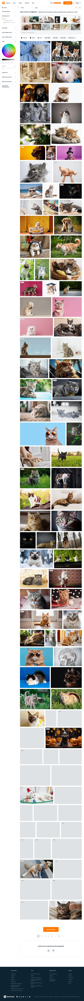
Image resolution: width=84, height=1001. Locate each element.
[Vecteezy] (3, 3)
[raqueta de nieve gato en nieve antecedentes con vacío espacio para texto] (36, 559)
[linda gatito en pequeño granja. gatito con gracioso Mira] (70, 813)
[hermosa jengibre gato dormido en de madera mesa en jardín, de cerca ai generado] (32, 638)
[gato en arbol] (35, 134)
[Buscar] (76, 7)
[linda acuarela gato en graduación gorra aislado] (50, 288)
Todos (5, 18)
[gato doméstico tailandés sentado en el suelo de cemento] (70, 288)
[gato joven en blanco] (26, 849)
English (70, 974)
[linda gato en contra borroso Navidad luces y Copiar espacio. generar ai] (68, 795)
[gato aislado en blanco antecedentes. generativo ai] (50, 191)
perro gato (63, 37)
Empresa (13, 979)
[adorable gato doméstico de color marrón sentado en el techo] (35, 348)
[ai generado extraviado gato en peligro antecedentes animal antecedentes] (69, 638)
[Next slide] (80, 37)
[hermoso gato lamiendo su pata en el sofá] (35, 307)
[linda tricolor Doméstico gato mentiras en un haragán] (68, 327)
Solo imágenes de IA (8, 20)
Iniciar (77, 3)
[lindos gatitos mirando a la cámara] (35, 113)
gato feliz (55, 37)
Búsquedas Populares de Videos (36, 986)
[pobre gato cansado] (36, 869)
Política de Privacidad (66, 996)
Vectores (8, 3)
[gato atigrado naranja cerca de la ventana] (50, 638)
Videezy (12, 977)
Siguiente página (50, 929)
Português (70, 977)
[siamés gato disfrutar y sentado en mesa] (32, 718)
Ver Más (75, 27)
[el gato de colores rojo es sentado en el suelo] (41, 619)
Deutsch (70, 979)
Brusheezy (13, 974)
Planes (51, 3)
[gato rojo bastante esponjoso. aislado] (70, 756)
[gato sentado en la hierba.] (42, 269)
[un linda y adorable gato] (71, 830)
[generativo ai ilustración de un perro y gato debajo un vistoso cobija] (48, 830)
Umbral (4, 66)
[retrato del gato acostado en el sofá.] (65, 910)
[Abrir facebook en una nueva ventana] (17, 996)
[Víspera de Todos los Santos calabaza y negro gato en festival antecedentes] (34, 93)
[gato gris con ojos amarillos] (36, 172)
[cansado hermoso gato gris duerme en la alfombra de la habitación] (70, 207)
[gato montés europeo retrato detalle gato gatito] (74, 434)
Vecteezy (13, 975)
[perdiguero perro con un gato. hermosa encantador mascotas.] (68, 225)
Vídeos (20, 3)
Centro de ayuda (53, 974)
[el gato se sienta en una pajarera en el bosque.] (69, 540)
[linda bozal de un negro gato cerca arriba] (28, 540)
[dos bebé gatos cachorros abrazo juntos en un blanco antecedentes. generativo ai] (66, 134)
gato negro (47, 37)
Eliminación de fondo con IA (17, 988)
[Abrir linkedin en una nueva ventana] (21, 996)
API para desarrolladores (16, 983)
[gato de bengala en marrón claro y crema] (35, 775)
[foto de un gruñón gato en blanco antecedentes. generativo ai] (66, 93)
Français (70, 981)
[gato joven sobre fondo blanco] (32, 738)
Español (70, 975)
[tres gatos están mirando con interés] (68, 559)
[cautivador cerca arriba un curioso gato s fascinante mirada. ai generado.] (66, 521)
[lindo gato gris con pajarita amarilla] (67, 389)
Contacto (51, 975)
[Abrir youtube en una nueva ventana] (29, 996)
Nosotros (51, 977)
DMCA (32, 975)
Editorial (27, 3)
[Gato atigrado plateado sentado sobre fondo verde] (31, 756)
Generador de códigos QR (16, 990)
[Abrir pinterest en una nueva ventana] (23, 996)
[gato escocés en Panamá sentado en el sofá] (35, 246)
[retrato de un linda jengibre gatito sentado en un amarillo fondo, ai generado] (28, 830)
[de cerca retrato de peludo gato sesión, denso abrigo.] (45, 813)
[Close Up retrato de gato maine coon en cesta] (66, 269)
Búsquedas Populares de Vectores (36, 980)
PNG (41, 37)
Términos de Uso (57, 996)
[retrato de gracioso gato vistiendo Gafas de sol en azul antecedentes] (42, 434)
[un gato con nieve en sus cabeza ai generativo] (72, 619)
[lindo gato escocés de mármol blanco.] (34, 368)
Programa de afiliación (36, 977)
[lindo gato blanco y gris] (42, 849)
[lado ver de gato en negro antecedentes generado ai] (70, 191)
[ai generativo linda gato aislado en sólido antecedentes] (36, 656)
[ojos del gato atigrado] (35, 389)
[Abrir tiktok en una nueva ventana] (25, 996)
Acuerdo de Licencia (35, 974)
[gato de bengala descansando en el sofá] (66, 499)
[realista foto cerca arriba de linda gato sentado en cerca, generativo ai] (66, 51)
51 (59, 936)
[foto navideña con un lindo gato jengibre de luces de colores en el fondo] (66, 599)
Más (33, 3)
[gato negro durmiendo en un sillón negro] (35, 889)
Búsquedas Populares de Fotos (36, 983)
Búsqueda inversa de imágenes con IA (15, 986)
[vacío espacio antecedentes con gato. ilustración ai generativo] (36, 327)
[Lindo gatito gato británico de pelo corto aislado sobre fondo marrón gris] (66, 113)
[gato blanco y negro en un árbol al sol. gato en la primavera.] (35, 499)
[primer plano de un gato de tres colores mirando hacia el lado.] (70, 718)
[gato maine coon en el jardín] (35, 699)
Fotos (14, 3)
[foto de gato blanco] (67, 889)
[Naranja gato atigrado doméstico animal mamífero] (66, 699)
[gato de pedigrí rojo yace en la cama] (35, 521)
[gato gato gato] (50, 718)
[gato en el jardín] (66, 246)
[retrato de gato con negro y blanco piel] (67, 849)
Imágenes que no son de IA (9, 23)
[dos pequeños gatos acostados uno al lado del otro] (66, 411)
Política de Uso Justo (75, 996)
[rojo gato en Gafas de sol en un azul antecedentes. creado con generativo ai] (65, 368)
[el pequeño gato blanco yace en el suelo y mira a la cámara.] (34, 910)
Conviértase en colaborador (52, 980)
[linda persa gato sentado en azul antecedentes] (35, 677)
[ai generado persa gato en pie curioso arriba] (65, 578)
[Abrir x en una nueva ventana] (27, 996)
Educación (13, 981)
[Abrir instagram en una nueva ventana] (19, 996)
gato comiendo (72, 37)
